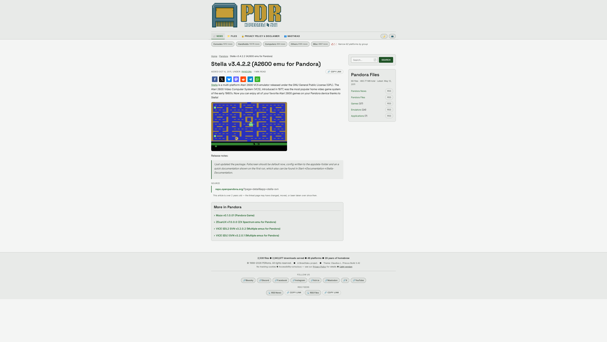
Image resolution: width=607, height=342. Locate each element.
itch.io (315, 280)
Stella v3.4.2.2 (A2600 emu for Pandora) (266, 64)
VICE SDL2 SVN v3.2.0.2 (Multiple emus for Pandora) (248, 228)
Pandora (223, 56)
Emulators (356, 109)
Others (299, 44)
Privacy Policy (319, 267)
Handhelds (248, 44)
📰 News (218, 36)
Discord (264, 280)
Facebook (281, 280)
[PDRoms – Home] (246, 15)
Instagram (299, 280)
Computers (275, 44)
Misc (320, 44)
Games (354, 103)
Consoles (222, 44)
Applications (357, 115)
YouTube (358, 280)
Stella (214, 84)
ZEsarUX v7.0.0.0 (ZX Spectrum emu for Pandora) (246, 222)
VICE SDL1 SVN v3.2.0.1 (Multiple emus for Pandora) (247, 235)
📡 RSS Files (313, 292)
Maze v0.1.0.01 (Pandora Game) (235, 215)
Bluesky (248, 280)
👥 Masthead (292, 36)
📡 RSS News (274, 292)
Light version (346, 267)
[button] (215, 79)
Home (214, 56)
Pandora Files (358, 97)
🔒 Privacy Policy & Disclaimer (260, 36)
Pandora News (358, 91)
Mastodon (331, 280)
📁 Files (232, 36)
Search (386, 59)
